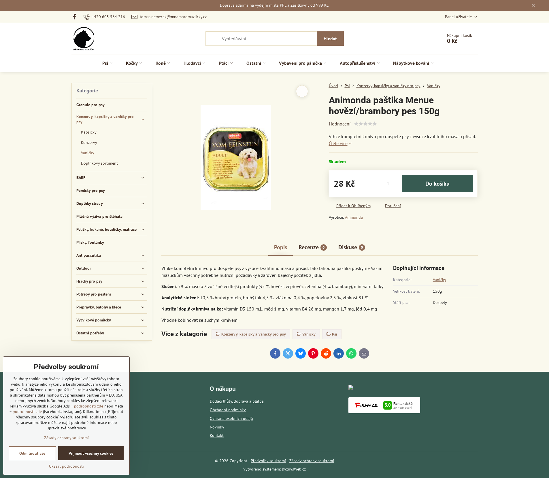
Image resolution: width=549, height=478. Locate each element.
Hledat (330, 38)
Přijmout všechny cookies (91, 453)
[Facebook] (76, 17)
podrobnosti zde (88, 406)
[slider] (365, 123)
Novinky (217, 427)
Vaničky (439, 279)
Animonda (354, 217)
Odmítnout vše (32, 453)
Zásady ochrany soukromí (311, 460)
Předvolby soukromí (268, 460)
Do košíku (437, 183)
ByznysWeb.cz (294, 469)
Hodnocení (339, 124)
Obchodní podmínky (228, 409)
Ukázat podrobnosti (66, 466)
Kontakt (217, 435)
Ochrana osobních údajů (231, 418)
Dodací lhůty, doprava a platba (237, 401)
